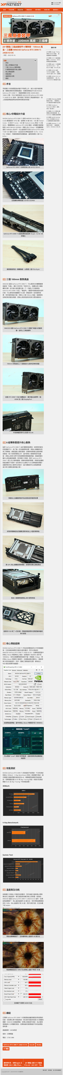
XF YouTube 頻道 (57, 2)
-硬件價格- (38, 9)
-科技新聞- (11, 9)
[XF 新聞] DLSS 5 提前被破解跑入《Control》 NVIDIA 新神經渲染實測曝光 (54, 59)
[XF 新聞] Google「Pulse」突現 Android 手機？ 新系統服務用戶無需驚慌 (54, 53)
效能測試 (8, 74)
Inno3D (32, 1045)
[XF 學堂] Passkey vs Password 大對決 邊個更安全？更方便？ (53, 106)
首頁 (4, 9)
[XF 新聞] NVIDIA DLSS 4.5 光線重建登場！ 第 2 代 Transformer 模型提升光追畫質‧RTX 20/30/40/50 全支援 (53, 79)
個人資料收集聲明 (57, 1070)
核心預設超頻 (9, 72)
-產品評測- (20, 9)
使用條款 (50, 1070)
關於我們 (45, 1070)
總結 (6, 78)
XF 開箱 (6, 1049)
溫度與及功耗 (9, 76)
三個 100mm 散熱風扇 (12, 67)
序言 (6, 63)
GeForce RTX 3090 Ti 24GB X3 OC (15, 1045)
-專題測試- (29, 9)
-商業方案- (47, 9)
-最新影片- (56, 9)
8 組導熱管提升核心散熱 (13, 69)
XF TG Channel (56, 4)
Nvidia (39, 1045)
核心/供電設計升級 (11, 65)
